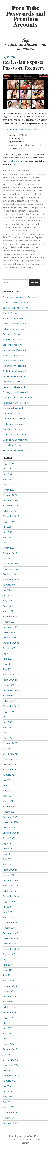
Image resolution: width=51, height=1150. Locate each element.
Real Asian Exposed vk (29, 234)
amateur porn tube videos (18, 174)
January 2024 (9, 621)
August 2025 (9, 521)
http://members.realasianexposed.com (21, 129)
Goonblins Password (13, 360)
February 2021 (10, 806)
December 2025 (10, 500)
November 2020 (10, 822)
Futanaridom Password (14, 355)
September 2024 (11, 579)
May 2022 (7, 727)
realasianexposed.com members (18, 250)
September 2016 (11, 1075)
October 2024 (9, 574)
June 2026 (7, 474)
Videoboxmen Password (14, 418)
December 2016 (10, 1059)
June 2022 (7, 722)
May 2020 (7, 854)
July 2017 (7, 1022)
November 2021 (10, 759)
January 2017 (9, 1054)
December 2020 (10, 817)
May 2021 (7, 790)
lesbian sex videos (19, 207)
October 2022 (9, 701)
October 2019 (9, 890)
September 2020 (11, 832)
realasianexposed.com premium (18, 257)
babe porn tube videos (21, 187)
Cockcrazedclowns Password (17, 307)
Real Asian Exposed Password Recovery (24, 65)
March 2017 (8, 1043)
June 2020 (7, 848)
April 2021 (8, 795)
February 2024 (10, 616)
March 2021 (8, 801)
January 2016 (9, 1117)
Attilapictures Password (14, 371)
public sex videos (18, 210)
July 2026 (7, 468)
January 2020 (9, 875)
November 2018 (10, 938)
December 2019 (10, 880)
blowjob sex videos (12, 200)
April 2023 (8, 669)
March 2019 (8, 917)
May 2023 (7, 663)
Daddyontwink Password (15, 439)
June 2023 (7, 658)
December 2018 (10, 933)
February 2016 (10, 1112)
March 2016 (8, 1107)
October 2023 (9, 637)
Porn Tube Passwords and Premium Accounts (25, 16)
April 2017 (8, 1038)
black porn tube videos (21, 190)
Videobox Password (12, 413)
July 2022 (7, 716)
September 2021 (11, 769)
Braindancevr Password (14, 350)
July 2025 (7, 526)
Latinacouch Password (14, 376)
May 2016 (7, 1096)
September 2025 (11, 516)
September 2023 (11, 642)
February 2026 (10, 495)
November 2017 (10, 1001)
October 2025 (9, 510)
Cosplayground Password (15, 392)
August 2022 (9, 711)
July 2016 (7, 1086)
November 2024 (10, 569)
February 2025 (10, 553)
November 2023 (10, 632)
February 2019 (10, 922)
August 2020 (9, 838)
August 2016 (9, 1080)
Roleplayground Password (16, 402)
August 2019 (9, 901)
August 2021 (9, 774)
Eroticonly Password (13, 339)
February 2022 (10, 743)
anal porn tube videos (21, 177)
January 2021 (9, 811)
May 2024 (7, 600)
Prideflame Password (13, 424)
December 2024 (10, 563)
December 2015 (10, 1123)
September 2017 (11, 1012)
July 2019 (7, 906)
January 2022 (9, 748)
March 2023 (8, 674)
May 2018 (7, 970)
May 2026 (7, 479)
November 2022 (10, 695)
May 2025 (7, 537)
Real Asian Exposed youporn (24, 247)
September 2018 (11, 949)
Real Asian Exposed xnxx (25, 240)
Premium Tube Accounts (17, 170)
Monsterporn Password (14, 365)
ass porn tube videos (20, 184)
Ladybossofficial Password (16, 302)
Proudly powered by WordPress (24, 1136)
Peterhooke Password (13, 328)
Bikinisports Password (14, 387)
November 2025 (10, 505)
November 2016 (10, 1065)
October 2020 (9, 827)
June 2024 (7, 595)
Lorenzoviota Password (14, 323)
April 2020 (8, 859)
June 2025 (7, 532)
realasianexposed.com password (19, 253)
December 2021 (10, 753)
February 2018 (10, 986)
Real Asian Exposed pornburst (28, 217)
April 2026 (8, 484)
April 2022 (8, 732)
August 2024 (9, 584)
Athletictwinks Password (15, 434)
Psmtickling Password (13, 445)
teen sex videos (33, 263)
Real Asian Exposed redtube (26, 227)
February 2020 (10, 869)
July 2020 (7, 843)
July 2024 (7, 590)
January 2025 (9, 558)
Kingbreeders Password (14, 318)
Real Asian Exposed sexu (15, 230)
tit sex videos (27, 267)
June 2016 (7, 1091)
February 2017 (10, 1049)
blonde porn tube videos (22, 194)
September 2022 (11, 706)
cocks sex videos (18, 204)
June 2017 (7, 1028)
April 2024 (8, 606)
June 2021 (7, 785)
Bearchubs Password (13, 429)
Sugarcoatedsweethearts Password (20, 297)
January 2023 (9, 685)
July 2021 (7, 780)
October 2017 (9, 1007)
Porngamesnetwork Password (17, 397)
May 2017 (7, 1033)
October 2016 (9, 1070)
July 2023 (7, 653)
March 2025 (8, 547)
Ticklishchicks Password (14, 450)
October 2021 (9, 764)
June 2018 (7, 964)
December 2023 (10, 627)
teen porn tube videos (13, 263)
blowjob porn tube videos (26, 197)
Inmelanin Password (13, 381)
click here (12, 161)
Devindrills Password (13, 334)
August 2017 (9, 1017)
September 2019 (11, 896)
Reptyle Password (11, 313)
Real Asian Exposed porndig (16, 220)
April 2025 (8, 542)
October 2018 (9, 943)
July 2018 (7, 959)
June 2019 (7, 912)
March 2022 (8, 737)
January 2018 (9, 991)
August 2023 (9, 648)
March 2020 (8, 864)
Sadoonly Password (12, 344)
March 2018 (8, 980)
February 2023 (10, 679)
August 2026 (9, 463)
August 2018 (9, 954)
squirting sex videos (30, 260)
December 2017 (10, 996)
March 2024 (8, 611)
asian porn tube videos (21, 180)
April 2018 (8, 975)
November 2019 (10, 885)
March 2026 (8, 489)
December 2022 (10, 690)
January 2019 (9, 927)
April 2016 (8, 1102)
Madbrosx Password (13, 408)
